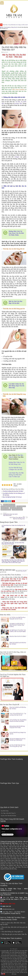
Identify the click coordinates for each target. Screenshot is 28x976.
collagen (16, 157)
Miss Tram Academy (6, 27)
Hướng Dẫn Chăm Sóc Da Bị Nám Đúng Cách (10, 514)
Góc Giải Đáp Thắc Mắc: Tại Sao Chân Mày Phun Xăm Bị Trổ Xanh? (13, 543)
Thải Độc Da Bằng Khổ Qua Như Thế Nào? (13, 491)
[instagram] (16, 949)
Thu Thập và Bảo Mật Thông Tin (8, 813)
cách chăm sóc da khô (9, 504)
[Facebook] (12, 949)
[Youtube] (15, 949)
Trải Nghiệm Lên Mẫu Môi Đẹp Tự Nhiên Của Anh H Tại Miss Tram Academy (17, 625)
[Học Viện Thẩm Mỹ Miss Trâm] (14, 11)
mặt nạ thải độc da (5, 509)
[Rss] (10, 949)
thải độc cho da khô (17, 509)
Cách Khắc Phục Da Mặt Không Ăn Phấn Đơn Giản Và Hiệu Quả (16, 474)
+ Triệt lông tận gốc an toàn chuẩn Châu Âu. (13, 934)
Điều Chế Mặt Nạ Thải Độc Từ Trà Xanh (12, 497)
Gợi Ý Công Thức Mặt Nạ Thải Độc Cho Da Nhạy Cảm (17, 517)
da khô (18, 101)
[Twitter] (13, 949)
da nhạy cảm (18, 103)
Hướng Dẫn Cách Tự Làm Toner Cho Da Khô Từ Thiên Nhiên (16, 233)
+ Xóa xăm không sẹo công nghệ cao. (11, 931)
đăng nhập (22, 570)
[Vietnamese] (4, 973)
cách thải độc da (21, 506)
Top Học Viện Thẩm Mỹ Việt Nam (8, 815)
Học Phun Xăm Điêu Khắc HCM (9, 845)
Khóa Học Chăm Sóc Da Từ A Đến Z (17, 636)
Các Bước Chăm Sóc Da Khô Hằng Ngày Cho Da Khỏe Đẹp (16, 385)
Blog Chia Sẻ (14, 27)
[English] (2, 973)
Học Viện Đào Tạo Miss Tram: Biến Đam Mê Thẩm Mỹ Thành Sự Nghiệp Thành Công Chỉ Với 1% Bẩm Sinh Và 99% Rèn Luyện (13, 561)
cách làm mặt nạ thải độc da (8, 506)
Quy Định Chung (4, 810)
